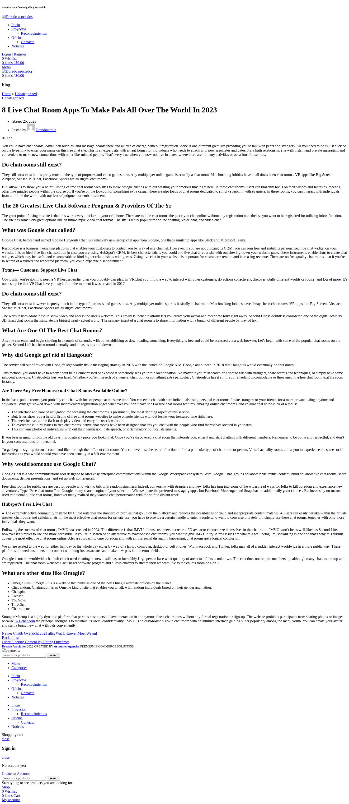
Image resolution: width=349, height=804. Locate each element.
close (5, 739)
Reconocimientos (34, 33)
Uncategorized (26, 94)
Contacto (27, 42)
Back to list (10, 638)
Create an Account (16, 774)
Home (6, 94)
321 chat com (25, 621)
